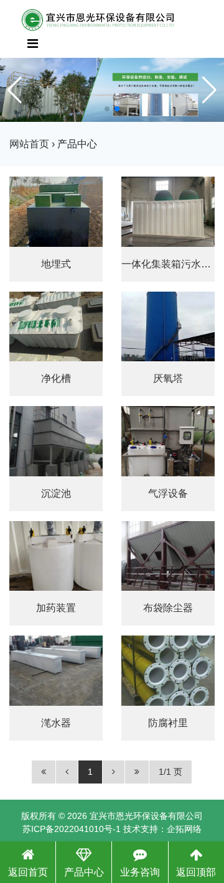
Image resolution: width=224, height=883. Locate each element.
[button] (107, 108)
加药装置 (56, 608)
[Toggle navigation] (32, 43)
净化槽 (56, 378)
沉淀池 (56, 493)
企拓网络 (184, 829)
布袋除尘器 (168, 608)
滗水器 (56, 723)
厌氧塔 (168, 378)
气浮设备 (168, 493)
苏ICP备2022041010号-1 (71, 829)
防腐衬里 (168, 723)
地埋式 (56, 264)
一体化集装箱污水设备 (171, 264)
